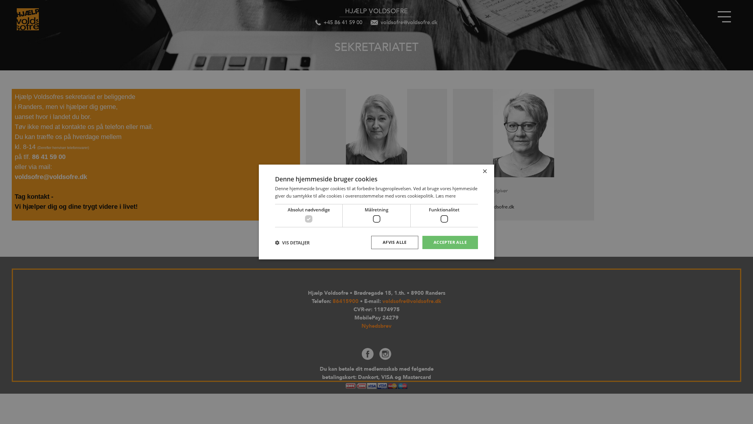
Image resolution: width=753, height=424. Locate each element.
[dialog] (376, 212)
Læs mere (446, 196)
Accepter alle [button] (450, 242)
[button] (292, 242)
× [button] (484, 171)
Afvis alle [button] (395, 242)
